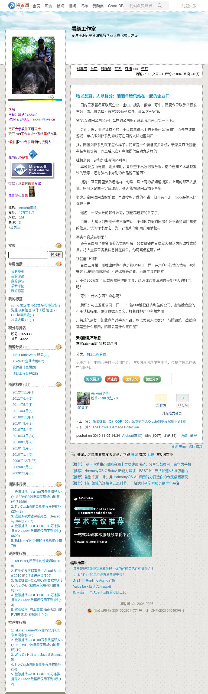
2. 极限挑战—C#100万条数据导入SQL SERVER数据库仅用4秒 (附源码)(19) (37, 645)
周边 (48, 5)
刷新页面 (179, 446)
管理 (144, 68)
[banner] (16, 5)
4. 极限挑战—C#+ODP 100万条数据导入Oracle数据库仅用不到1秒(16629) (36, 531)
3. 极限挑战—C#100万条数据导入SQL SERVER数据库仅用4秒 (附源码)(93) (37, 585)
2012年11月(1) (23, 392)
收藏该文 (131, 379)
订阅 (128, 68)
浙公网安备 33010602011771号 (117, 610)
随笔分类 (15, 347)
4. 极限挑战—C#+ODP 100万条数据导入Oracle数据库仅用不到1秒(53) (36, 600)
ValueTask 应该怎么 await (92, 586)
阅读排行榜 (17, 484)
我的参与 (17, 281)
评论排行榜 (17, 553)
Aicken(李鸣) (100, 393)
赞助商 (98, 5)
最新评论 (17, 286)
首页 (94, 68)
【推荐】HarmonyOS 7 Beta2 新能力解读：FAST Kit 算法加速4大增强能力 (129, 470)
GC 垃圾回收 (22, 315)
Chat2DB (115, 5)
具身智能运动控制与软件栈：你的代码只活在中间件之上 (113, 568)
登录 (134, 454)
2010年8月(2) (22, 423)
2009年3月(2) (22, 467)
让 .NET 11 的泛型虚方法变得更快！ (99, 574)
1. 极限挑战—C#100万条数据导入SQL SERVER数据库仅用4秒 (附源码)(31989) (37, 497)
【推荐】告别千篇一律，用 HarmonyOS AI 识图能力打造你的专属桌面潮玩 (129, 476)
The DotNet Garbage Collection (116, 427)
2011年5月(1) (22, 405)
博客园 (82, 68)
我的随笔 (17, 271)
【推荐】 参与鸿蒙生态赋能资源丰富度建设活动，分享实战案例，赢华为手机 (130, 464)
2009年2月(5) (22, 473)
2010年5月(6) (22, 430)
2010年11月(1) (23, 417)
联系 (118, 68)
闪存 (84, 5)
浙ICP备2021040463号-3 (165, 610)
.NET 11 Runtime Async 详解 (94, 580)
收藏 (184, 435)
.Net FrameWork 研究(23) (31, 355)
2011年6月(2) (22, 398)
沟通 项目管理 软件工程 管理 (34, 310)
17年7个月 (26, 213)
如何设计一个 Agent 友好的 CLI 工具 (99, 592)
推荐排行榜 (17, 622)
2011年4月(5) (22, 411)
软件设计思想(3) (24, 367)
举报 (193, 435)
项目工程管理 (95, 354)
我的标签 (17, 291)
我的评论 (17, 276)
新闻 (60, 5)
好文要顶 (92, 379)
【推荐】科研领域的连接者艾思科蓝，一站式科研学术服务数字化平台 (125, 483)
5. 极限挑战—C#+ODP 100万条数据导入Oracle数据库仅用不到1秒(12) (36, 679)
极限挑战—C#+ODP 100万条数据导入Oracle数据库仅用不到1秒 (139, 421)
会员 (36, 5)
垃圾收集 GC (22, 320)
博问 (72, 5)
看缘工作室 (84, 28)
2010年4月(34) (23, 436)
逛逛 (150, 454)
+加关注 (82, 407)
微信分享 (152, 379)
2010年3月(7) (22, 442)
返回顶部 (195, 446)
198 (22, 218)
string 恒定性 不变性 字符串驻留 (36, 305)
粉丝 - (98, 398)
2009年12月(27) (24, 461)
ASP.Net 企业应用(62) (28, 361)
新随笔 (106, 68)
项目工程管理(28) (25, 374)
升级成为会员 (172, 413)
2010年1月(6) (22, 455)
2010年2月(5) (22, 448)
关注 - (112, 398)
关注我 (112, 379)
